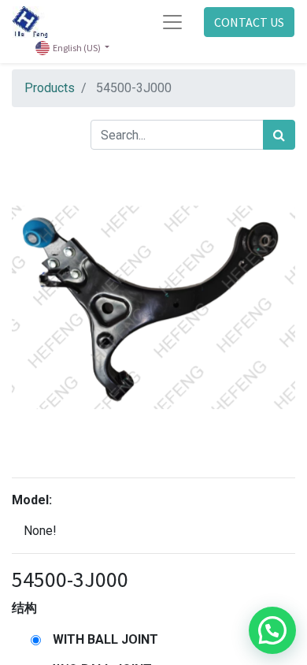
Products (49, 87)
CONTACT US (249, 22)
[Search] (279, 135)
